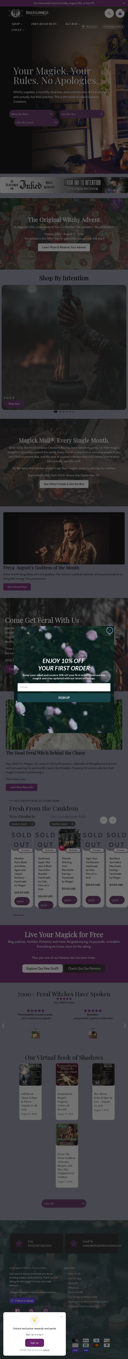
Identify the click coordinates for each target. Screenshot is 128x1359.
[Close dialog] (110, 630)
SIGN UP (64, 697)
